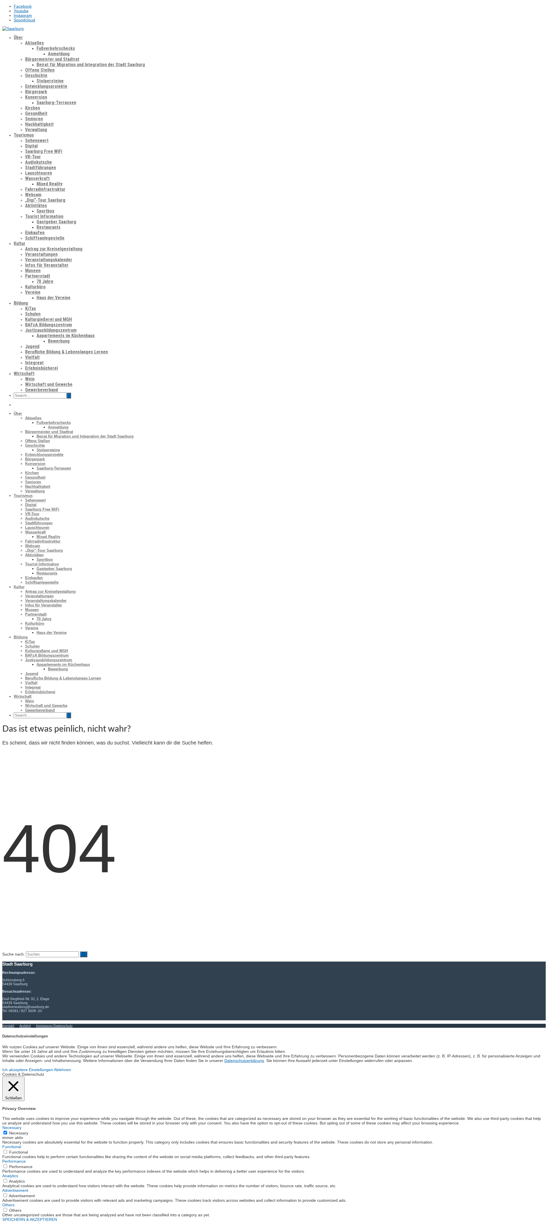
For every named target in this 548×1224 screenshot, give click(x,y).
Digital (31, 146)
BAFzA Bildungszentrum (48, 324)
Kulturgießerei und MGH (48, 319)
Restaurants (49, 227)
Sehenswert (37, 140)
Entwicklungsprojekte (46, 86)
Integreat (34, 362)
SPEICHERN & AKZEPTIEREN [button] (29, 1219)
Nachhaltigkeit (39, 124)
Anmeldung (59, 53)
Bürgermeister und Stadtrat (52, 59)
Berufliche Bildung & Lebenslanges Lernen (66, 352)
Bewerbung (59, 341)
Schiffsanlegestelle (45, 238)
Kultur (19, 243)
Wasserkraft (37, 178)
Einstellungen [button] (41, 1069)
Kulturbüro (35, 287)
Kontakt (8, 1025)
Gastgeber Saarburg (56, 221)
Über (18, 37)
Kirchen (32, 108)
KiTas (30, 308)
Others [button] (8, 1205)
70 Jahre (45, 281)
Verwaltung (36, 129)
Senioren (34, 119)
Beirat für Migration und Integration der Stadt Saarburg (91, 64)
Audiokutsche (38, 162)
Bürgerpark (36, 91)
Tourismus (24, 135)
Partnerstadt (37, 276)
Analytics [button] (10, 1176)
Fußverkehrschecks (56, 48)
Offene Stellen (40, 70)
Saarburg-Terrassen (56, 102)
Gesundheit (36, 113)
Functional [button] (11, 1146)
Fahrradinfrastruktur (45, 189)
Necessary (18, 1133)
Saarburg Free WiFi (43, 151)
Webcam (33, 194)
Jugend (32, 346)
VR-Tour (33, 156)
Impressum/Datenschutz (54, 1025)
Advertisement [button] (15, 1190)
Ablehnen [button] (62, 1069)
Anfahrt (25, 1025)
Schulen (33, 314)
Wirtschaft (24, 373)
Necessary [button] (11, 1127)
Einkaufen (35, 232)
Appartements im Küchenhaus (66, 335)
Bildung (21, 303)
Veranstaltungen (41, 254)
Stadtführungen (40, 167)
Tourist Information (44, 216)
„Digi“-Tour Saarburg (45, 200)
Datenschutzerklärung (244, 1060)
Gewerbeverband (41, 390)
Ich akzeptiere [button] (15, 1069)
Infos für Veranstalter (46, 265)
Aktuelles (34, 43)
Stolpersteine (50, 81)
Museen (33, 270)
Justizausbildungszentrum (50, 330)
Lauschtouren (38, 173)
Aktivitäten (36, 205)
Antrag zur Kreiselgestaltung (53, 249)
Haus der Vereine (53, 297)
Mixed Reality (50, 184)
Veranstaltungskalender (48, 259)
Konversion (36, 97)
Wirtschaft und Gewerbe (48, 384)
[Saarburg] (13, 28)
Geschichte (36, 75)
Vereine (33, 292)
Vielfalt (32, 357)
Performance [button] (14, 1161)
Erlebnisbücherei (41, 368)
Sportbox (45, 211)
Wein (30, 379)
